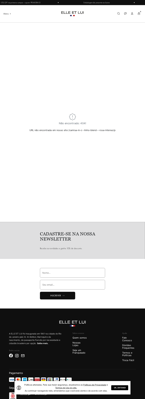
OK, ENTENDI (120, 388)
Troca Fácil (128, 360)
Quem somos (79, 337)
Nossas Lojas (76, 344)
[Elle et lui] (72, 14)
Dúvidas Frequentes (128, 346)
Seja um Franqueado (79, 351)
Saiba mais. (42, 343)
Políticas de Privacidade (94, 385)
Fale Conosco (127, 339)
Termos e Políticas (127, 354)
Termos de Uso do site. (66, 388)
